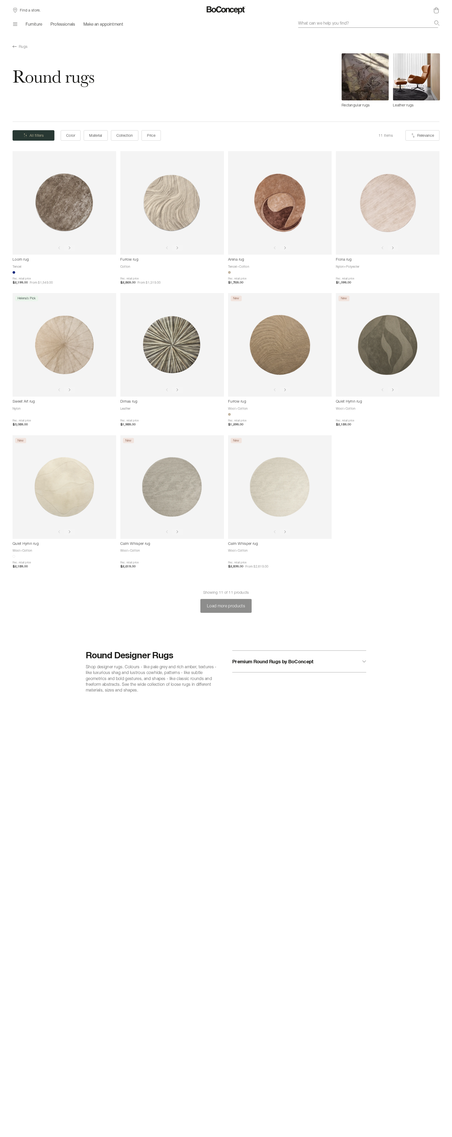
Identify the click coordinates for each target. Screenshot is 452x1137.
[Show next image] (69, 248)
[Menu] (14, 24)
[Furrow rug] (172, 203)
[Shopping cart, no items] (436, 10)
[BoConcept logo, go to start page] (226, 10)
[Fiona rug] (387, 203)
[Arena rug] (280, 203)
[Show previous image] (59, 248)
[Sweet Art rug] (64, 345)
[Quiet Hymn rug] (387, 345)
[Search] (437, 23)
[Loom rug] (64, 203)
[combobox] (369, 23)
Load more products (226, 605)
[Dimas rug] (172, 345)
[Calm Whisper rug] (172, 487)
